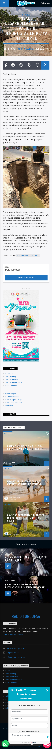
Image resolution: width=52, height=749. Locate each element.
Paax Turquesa (11, 385)
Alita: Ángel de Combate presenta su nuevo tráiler (26, 558)
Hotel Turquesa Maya (13, 399)
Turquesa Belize (11, 379)
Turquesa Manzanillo (13, 382)
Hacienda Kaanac (12, 396)
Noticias (26, 15)
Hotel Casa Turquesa (13, 402)
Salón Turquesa (11, 393)
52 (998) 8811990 (13, 653)
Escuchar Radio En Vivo (12, 634)
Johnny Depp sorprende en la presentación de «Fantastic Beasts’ (25, 586)
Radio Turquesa (25, 49)
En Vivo (47, 3)
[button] (5, 743)
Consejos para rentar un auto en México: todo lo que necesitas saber (26, 518)
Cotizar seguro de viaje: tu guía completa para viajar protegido (25, 447)
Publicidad (9, 405)
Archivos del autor (26, 277)
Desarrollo (23, 256)
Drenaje (34, 256)
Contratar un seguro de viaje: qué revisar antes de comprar (24, 482)
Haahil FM (9, 373)
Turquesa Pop (10, 376)
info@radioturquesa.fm (16, 657)
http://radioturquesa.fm (16, 648)
